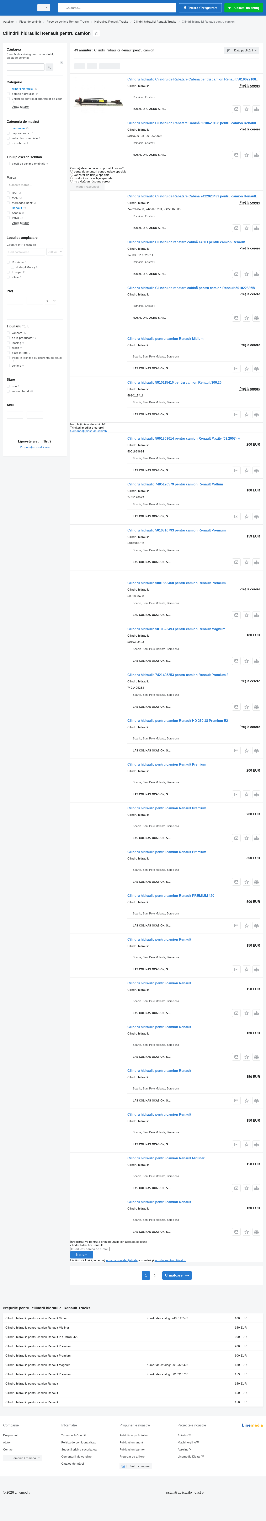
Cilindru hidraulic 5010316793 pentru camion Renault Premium (176, 530)
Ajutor (7, 1442)
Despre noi (10, 1435)
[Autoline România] (17, 8)
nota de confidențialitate (122, 1260)
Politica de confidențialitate (78, 1442)
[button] (246, 109)
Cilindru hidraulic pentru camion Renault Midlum (165, 338)
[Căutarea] (62, 7)
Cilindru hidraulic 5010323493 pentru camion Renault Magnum (176, 629)
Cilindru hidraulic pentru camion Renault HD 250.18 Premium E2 (177, 720)
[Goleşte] (61, 62)
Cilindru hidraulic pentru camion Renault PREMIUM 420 (170, 895)
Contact (8, 1449)
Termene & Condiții (73, 1435)
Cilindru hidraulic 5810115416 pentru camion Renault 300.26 (174, 382)
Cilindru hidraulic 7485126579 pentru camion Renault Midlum (175, 484)
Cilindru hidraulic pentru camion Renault (159, 939)
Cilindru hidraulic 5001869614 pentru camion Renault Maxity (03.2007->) (183, 438)
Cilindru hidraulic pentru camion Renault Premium (166, 764)
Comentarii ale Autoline (76, 1456)
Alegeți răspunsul (87, 186)
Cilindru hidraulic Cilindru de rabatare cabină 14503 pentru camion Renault (186, 242)
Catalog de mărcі (72, 1463)
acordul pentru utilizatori (170, 1260)
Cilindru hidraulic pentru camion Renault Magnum (37, 1365)
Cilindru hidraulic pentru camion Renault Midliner (165, 1158)
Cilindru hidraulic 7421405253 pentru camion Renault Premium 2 (177, 675)
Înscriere (81, 1255)
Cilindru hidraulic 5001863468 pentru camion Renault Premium (176, 583)
